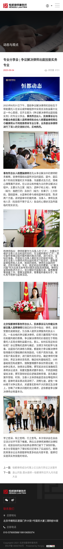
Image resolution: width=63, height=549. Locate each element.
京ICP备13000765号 (14, 546)
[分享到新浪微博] (13, 500)
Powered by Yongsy (35, 546)
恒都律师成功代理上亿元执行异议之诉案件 (34, 467)
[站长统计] (50, 546)
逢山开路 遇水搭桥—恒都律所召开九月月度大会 (35, 474)
